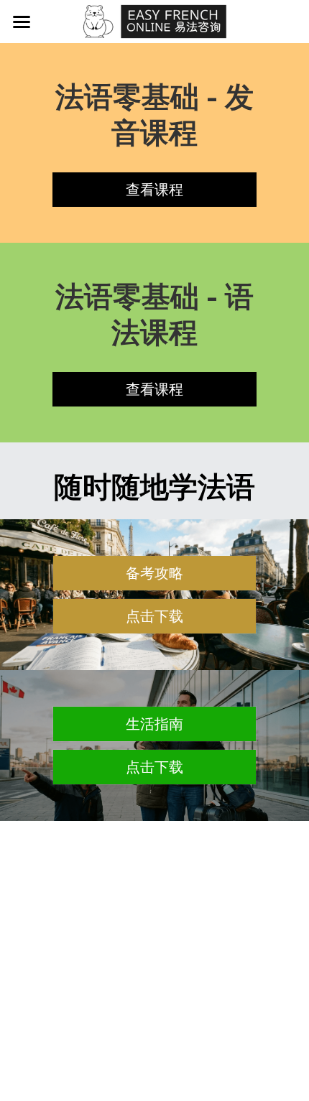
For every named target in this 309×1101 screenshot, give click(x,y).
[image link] (155, 20)
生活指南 (154, 724)
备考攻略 (154, 573)
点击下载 (154, 616)
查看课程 (154, 189)
